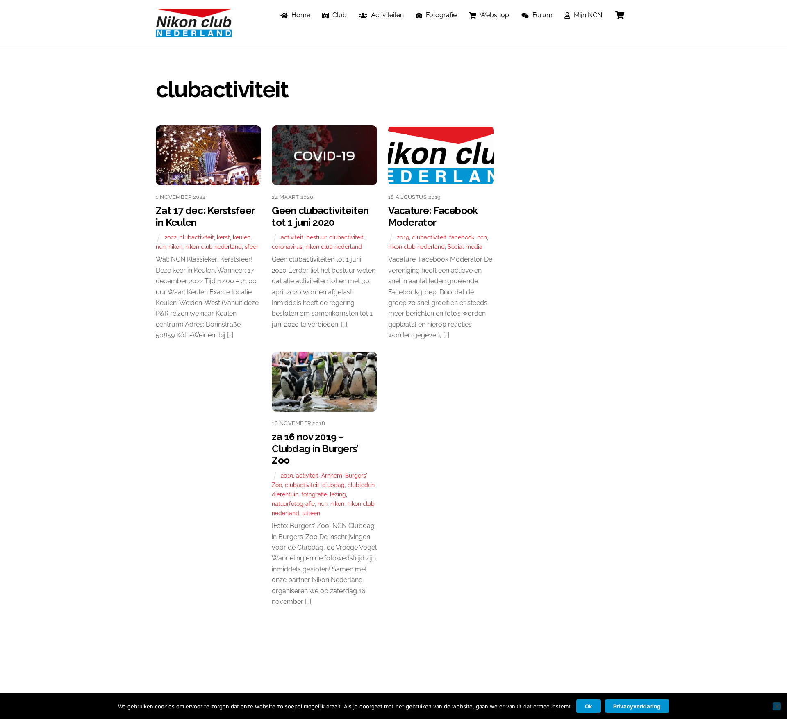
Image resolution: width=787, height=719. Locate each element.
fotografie (314, 494)
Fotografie (440, 15)
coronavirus (287, 246)
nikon (175, 246)
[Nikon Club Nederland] (194, 33)
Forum (542, 15)
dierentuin (285, 494)
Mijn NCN (587, 15)
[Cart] (620, 15)
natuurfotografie (293, 503)
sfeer (251, 246)
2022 (170, 237)
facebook (461, 237)
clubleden (361, 484)
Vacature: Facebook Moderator (433, 216)
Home (300, 15)
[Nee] (777, 706)
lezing (338, 494)
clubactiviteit (197, 237)
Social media (465, 246)
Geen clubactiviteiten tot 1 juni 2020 (320, 216)
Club (339, 15)
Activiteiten (386, 15)
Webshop (493, 15)
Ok (588, 706)
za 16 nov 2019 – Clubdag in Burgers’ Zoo (315, 448)
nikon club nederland (213, 246)
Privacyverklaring (636, 706)
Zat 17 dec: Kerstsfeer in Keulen (205, 216)
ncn (161, 246)
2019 (403, 237)
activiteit (292, 237)
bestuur (316, 237)
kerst (223, 237)
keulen (241, 237)
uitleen (311, 513)
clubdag (333, 484)
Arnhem (331, 475)
